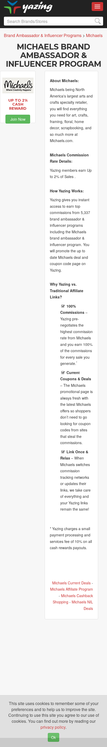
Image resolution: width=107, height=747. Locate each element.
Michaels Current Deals (71, 582)
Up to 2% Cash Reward (18, 104)
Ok (53, 737)
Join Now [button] (17, 119)
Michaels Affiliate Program (71, 589)
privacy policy (53, 727)
